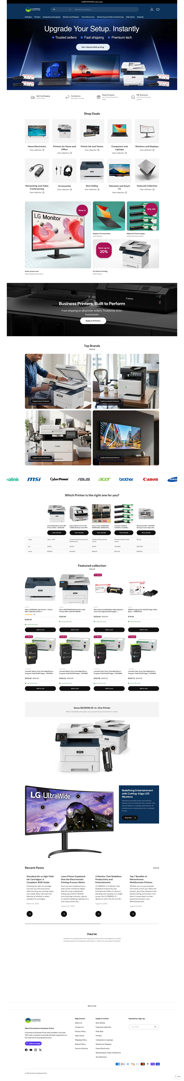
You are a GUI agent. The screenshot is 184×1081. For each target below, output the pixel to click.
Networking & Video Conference (108, 1053)
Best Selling (92, 185)
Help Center (130, 17)
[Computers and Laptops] (119, 131)
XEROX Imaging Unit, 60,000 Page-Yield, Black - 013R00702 (142, 611)
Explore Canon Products (41, 458)
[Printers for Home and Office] (64, 131)
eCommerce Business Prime (38, 1073)
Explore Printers (93, 321)
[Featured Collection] (147, 171)
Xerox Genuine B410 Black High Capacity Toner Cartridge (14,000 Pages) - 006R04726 (108, 611)
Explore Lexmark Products (110, 401)
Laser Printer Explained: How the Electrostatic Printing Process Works (73, 879)
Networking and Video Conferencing (110, 17)
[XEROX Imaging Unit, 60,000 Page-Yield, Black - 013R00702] (143, 589)
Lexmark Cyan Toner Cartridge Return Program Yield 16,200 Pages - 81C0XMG (108, 672)
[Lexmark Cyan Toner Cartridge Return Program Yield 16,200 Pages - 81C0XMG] (109, 650)
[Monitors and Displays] (147, 131)
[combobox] (94, 9)
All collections (101, 1057)
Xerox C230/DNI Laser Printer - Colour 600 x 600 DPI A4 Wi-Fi (39, 611)
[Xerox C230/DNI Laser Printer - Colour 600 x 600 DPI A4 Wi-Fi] (40, 589)
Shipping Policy (81, 1040)
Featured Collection (147, 185)
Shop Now (128, 818)
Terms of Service (81, 1048)
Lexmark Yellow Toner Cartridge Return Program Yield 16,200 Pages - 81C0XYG (39, 672)
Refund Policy (80, 1044)
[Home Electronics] (37, 131)
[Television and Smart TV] (119, 171)
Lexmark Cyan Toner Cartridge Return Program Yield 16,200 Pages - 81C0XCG (142, 672)
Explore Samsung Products (110, 458)
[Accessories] (64, 171)
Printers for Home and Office (64, 148)
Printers (37, 17)
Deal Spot (28, 17)
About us (78, 1023)
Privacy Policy (80, 1031)
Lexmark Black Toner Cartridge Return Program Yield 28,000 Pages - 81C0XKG (73, 672)
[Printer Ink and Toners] (92, 131)
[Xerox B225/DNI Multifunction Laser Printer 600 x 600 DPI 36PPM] (74, 589)
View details (56, 533)
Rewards (140, 17)
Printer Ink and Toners (92, 146)
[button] (157, 9)
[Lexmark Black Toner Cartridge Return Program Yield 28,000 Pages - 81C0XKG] (74, 650)
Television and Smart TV (119, 187)
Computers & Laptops (104, 1040)
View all (92, 349)
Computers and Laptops (51, 17)
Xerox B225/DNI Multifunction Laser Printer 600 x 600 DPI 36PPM (72, 611)
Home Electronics (88, 17)
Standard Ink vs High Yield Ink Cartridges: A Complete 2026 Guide (40, 879)
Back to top (92, 1006)
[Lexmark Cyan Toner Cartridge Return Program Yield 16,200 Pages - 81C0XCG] (143, 650)
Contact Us (79, 1027)
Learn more (99, 2)
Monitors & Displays (103, 1044)
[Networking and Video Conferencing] (37, 171)
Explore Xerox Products (41, 401)
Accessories (64, 185)
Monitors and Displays (71, 17)
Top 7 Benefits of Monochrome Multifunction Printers (141, 879)
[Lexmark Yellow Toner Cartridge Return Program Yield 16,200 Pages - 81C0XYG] (40, 650)
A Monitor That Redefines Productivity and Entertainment (108, 879)
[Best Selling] (92, 171)
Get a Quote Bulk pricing (93, 47)
